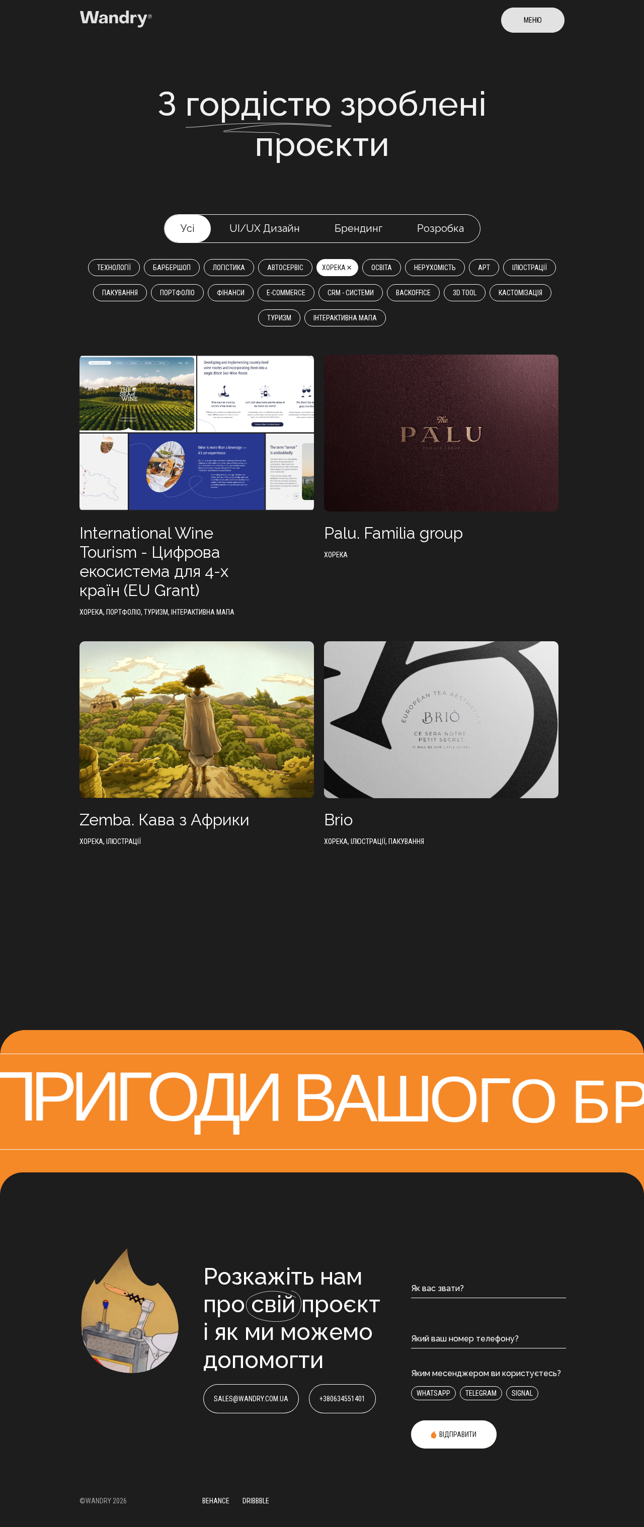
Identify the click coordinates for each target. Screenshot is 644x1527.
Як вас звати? (437, 1288)
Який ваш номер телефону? (465, 1338)
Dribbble (256, 1501)
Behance (215, 1501)
